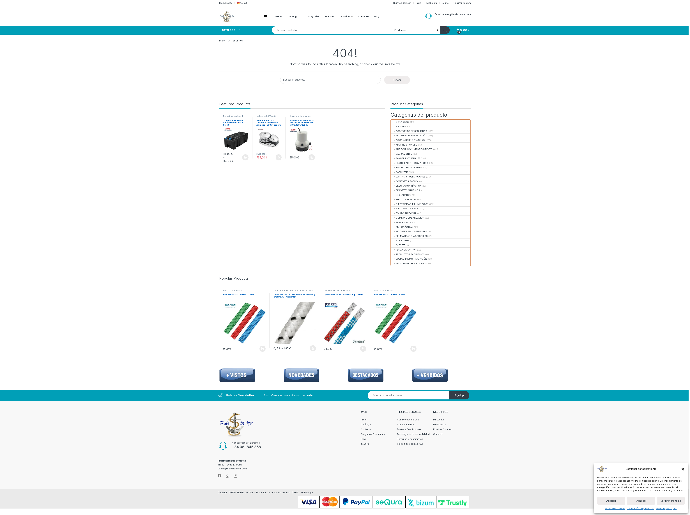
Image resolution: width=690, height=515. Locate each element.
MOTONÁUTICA (404, 227)
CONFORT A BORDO (407, 181)
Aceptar (611, 500)
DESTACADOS (403, 195)
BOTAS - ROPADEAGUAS (409, 167)
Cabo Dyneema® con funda (337, 290)
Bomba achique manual (300, 116)
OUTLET (400, 245)
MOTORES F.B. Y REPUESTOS (411, 231)
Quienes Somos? (402, 3)
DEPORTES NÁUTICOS (408, 190)
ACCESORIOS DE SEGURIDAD (411, 131)
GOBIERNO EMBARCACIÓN (410, 217)
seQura (365, 444)
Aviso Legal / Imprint (666, 508)
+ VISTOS (401, 126)
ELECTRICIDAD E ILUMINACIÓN (412, 204)
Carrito (445, 3)
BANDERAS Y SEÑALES (408, 158)
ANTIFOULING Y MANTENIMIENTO (414, 149)
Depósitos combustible (234, 116)
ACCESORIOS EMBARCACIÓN (411, 135)
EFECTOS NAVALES (406, 199)
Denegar (641, 500)
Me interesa (439, 424)
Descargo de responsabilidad (413, 434)
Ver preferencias (670, 500)
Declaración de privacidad (640, 508)
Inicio (418, 3)
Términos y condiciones (410, 439)
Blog (377, 16)
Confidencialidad (406, 424)
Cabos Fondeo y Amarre (301, 290)
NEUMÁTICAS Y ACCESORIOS (411, 236)
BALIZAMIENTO (404, 154)
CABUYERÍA (402, 172)
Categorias (313, 16)
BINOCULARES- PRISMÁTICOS (412, 163)
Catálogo (293, 16)
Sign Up (459, 395)
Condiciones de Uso (408, 419)
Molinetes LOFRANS (266, 116)
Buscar (397, 79)
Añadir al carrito (278, 157)
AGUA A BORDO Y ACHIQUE (411, 140)
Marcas (329, 16)
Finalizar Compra (462, 3)
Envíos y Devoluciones (409, 429)
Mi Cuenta (431, 3)
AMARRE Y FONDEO (406, 144)
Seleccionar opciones (241, 157)
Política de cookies (615, 508)
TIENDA (277, 16)
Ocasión (344, 16)
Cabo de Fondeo (281, 290)
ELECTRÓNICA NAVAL (407, 208)
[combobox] (332, 30)
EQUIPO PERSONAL (406, 213)
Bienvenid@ (225, 3)
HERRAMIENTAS (404, 222)
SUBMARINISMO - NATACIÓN (411, 259)
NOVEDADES (402, 240)
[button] (683, 469)
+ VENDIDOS (402, 122)
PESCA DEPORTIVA (406, 249)
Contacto (363, 16)
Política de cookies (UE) (410, 444)
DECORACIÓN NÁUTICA (408, 185)
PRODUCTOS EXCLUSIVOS (410, 254)
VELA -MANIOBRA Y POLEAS (411, 263)
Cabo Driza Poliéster (232, 290)
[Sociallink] (219, 475)
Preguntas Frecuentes (373, 434)
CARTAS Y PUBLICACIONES (410, 176)
